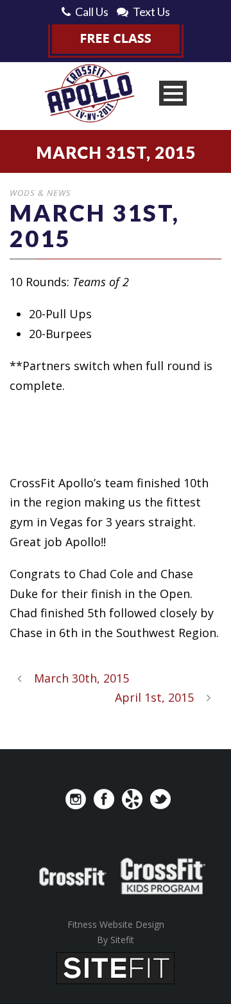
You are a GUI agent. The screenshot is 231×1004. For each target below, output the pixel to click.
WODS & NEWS (40, 192)
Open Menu (173, 93)
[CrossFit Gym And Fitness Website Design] (115, 967)
